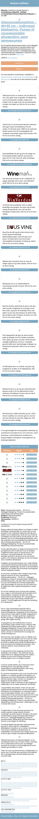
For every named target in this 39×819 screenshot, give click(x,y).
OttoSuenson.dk (6, 77)
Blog (15, 816)
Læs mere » (19, 63)
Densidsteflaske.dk (28, 77)
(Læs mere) (20, 54)
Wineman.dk (5, 79)
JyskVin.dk (17, 77)
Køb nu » (19, 69)
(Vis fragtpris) (12, 58)
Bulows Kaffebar (19, 3)
